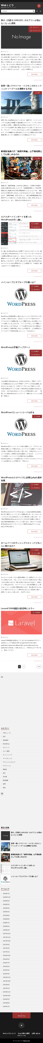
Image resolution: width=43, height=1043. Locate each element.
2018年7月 (6, 922)
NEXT (39, 666)
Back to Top (21, 1016)
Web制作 (36, 223)
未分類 (38, 416)
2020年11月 (6, 897)
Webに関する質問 (24, 1033)
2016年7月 (6, 963)
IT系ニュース (7, 733)
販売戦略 (5, 780)
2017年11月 (6, 937)
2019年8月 (6, 915)
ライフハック (36, 30)
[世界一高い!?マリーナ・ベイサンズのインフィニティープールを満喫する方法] (5, 846)
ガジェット (36, 27)
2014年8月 (6, 1003)
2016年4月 (6, 973)
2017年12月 (6, 933)
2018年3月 (6, 930)
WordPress (37, 227)
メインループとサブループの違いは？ (18, 282)
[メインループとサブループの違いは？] (5, 879)
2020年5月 (6, 904)
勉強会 (5, 769)
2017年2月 (6, 948)
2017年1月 (6, 952)
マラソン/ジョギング (9, 762)
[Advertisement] (21, 699)
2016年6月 (6, 966)
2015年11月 (6, 977)
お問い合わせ (36, 1033)
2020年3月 (6, 911)
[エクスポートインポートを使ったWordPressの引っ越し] (5, 868)
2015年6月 (6, 984)
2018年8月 (6, 919)
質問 (4, 784)
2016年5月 (6, 970)
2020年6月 (6, 901)
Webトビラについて (9, 1033)
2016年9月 (6, 959)
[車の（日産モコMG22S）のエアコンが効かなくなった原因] (5, 835)
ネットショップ (7, 755)
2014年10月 (6, 995)
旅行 (39, 93)
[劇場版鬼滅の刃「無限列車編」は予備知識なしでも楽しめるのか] (5, 857)
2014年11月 (6, 992)
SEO (4, 736)
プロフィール (21, 1035)
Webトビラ (7, 5)
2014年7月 (6, 1006)
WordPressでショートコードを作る (17, 412)
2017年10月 (6, 941)
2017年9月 (6, 944)
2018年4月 (6, 926)
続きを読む (34, 74)
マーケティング (7, 758)
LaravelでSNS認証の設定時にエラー (17, 608)
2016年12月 (6, 955)
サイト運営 (37, 553)
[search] (33, 11)
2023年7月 (6, 893)
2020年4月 (6, 908)
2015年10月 (6, 981)
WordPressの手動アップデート (15, 347)
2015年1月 (6, 988)
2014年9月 (6, 999)
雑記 (39, 158)
